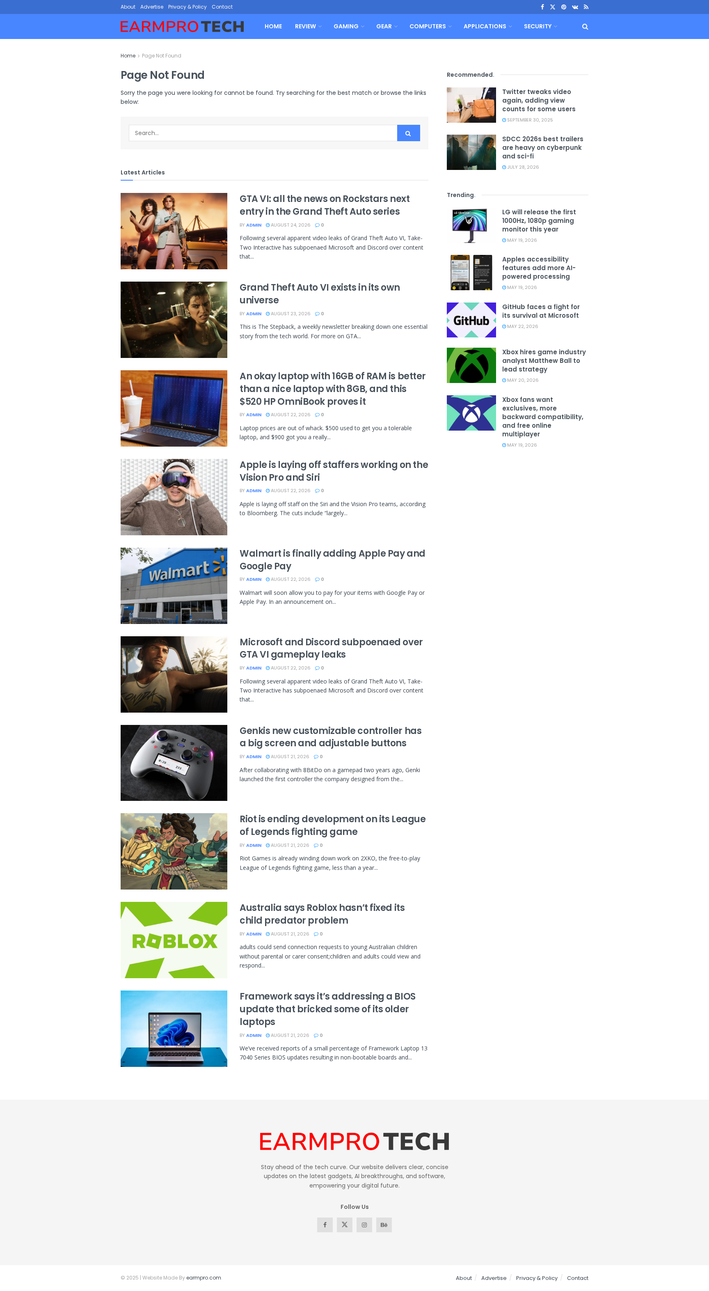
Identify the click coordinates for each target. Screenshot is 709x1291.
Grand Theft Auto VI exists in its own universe (320, 294)
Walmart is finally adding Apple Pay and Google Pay (332, 560)
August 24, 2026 (290, 225)
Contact (222, 6)
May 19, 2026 (521, 240)
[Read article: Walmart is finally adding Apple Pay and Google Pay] (174, 586)
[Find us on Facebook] (542, 7)
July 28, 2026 (522, 167)
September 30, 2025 (529, 120)
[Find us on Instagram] (364, 1225)
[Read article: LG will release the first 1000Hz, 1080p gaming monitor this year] (471, 225)
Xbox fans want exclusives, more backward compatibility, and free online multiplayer (542, 416)
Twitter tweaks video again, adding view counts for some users (539, 100)
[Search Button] (585, 26)
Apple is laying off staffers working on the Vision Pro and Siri (334, 471)
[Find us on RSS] (586, 7)
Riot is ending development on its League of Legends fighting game (332, 825)
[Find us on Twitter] (553, 7)
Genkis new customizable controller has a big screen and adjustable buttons (330, 737)
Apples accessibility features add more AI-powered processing (539, 268)
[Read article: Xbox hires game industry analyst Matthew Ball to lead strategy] (471, 365)
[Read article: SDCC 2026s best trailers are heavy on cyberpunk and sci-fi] (471, 152)
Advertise (151, 6)
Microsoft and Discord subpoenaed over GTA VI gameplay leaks (331, 648)
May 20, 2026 (522, 380)
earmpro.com (203, 1277)
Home (273, 26)
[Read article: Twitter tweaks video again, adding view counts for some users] (471, 105)
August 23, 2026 (290, 313)
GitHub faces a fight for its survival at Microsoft (541, 311)
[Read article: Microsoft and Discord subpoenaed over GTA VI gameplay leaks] (174, 674)
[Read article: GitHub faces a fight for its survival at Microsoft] (471, 320)
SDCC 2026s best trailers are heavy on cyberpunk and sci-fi (542, 148)
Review (305, 26)
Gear (384, 26)
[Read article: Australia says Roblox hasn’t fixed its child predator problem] (174, 940)
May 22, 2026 (522, 326)
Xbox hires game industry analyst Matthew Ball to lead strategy (544, 361)
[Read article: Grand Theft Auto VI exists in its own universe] (174, 320)
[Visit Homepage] (182, 26)
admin (253, 225)
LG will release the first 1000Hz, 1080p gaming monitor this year (539, 221)
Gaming (346, 26)
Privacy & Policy (187, 6)
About (128, 6)
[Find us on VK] (575, 7)
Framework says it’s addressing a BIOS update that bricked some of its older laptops (328, 1009)
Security (537, 26)
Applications (485, 26)
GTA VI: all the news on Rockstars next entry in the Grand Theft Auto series (324, 205)
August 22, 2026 (290, 414)
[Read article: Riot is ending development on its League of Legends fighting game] (174, 851)
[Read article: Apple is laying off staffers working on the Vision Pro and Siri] (174, 497)
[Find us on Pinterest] (563, 7)
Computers (427, 26)
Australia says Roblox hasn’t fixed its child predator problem (322, 914)
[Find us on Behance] (384, 1225)
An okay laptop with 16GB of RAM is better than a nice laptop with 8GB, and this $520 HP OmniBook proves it (333, 389)
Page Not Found (161, 55)
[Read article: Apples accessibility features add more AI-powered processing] (471, 272)
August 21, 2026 (289, 756)
